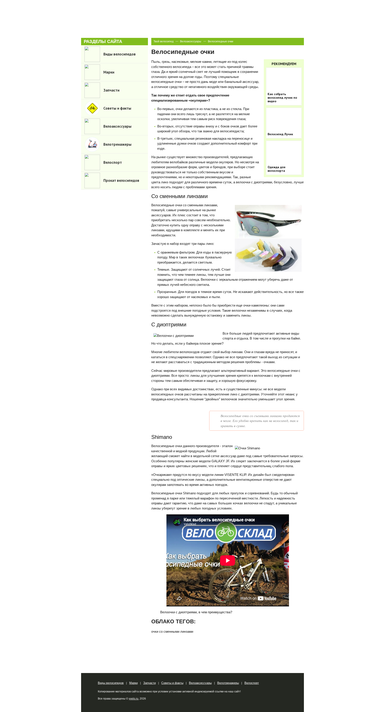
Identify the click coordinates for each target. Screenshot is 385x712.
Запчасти (149, 683)
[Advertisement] (114, 263)
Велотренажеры (228, 683)
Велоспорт (251, 683)
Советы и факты (172, 683)
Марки (133, 683)
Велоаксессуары (190, 41)
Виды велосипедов (111, 683)
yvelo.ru (133, 698)
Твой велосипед (164, 41)
